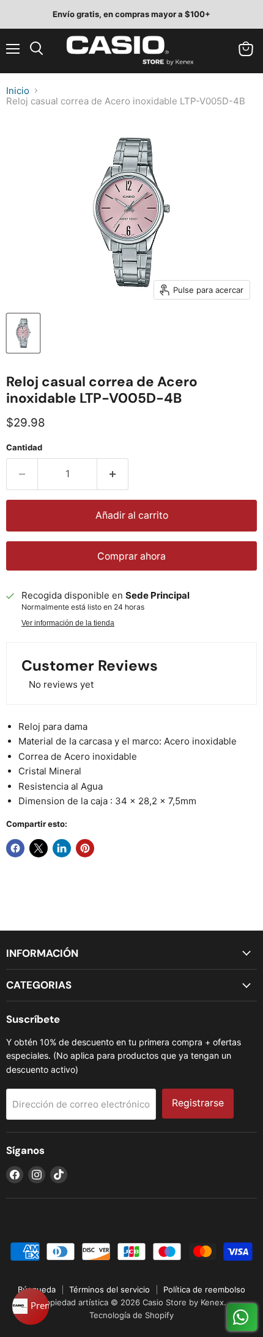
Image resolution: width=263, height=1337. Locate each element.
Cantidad (24, 447)
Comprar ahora (131, 556)
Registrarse (198, 1103)
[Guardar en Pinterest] (85, 848)
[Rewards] (30, 1306)
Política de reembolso (204, 1289)
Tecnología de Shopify (131, 1315)
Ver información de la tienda (67, 623)
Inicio (17, 90)
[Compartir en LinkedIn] (62, 848)
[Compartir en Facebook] (15, 848)
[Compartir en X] (38, 848)
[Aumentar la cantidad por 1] (112, 474)
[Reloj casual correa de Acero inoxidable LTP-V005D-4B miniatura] (23, 333)
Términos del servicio (109, 1289)
